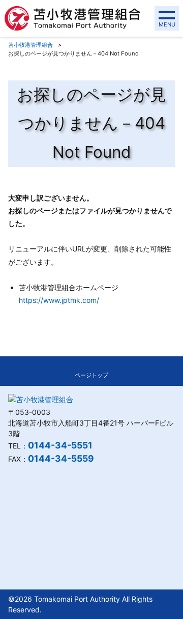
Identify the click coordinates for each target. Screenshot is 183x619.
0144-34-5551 (60, 445)
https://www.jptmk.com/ (59, 300)
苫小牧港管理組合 (30, 44)
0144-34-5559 (61, 458)
